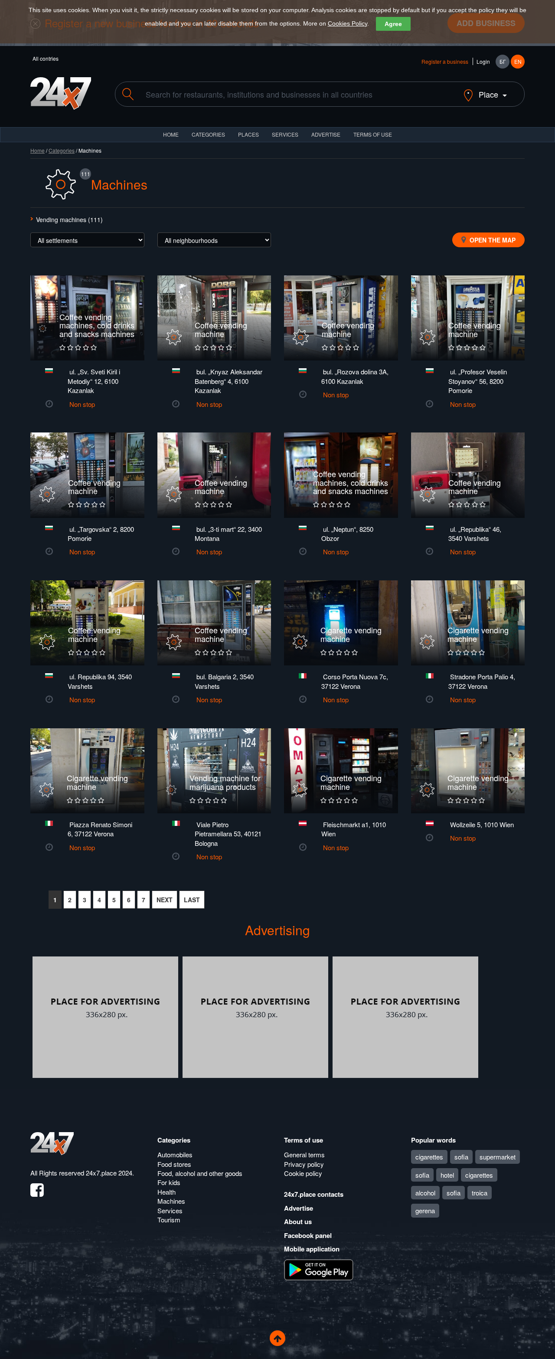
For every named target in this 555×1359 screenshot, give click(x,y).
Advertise (298, 1208)
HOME (171, 134)
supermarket (498, 1156)
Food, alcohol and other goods (199, 1173)
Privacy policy (304, 1164)
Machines (171, 1200)
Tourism (168, 1219)
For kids (168, 1182)
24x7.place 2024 (109, 1172)
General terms (304, 1154)
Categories (62, 150)
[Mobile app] (318, 1269)
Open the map (492, 240)
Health (166, 1191)
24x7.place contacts (313, 1194)
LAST (192, 899)
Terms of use (303, 1140)
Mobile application (312, 1249)
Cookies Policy (347, 23)
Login (483, 61)
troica (479, 1192)
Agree (393, 23)
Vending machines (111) (69, 219)
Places (248, 134)
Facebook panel (308, 1235)
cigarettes (429, 1156)
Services (285, 134)
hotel (447, 1174)
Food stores (174, 1164)
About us (298, 1221)
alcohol (425, 1192)
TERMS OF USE (372, 134)
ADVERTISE (325, 134)
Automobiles (175, 1154)
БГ (503, 61)
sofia (461, 1156)
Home (37, 150)
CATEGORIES (208, 134)
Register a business (444, 61)
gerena (425, 1210)
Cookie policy (303, 1173)
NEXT (165, 899)
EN (518, 61)
